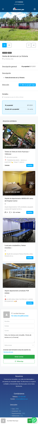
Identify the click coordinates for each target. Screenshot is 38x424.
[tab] (4, 45)
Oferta (9, 52)
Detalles (29, 165)
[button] (29, 45)
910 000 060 (22, 396)
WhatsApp (20, 361)
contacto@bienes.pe (19, 4)
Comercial (15, 411)
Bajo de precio (20, 126)
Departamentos (16, 413)
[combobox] (19, 345)
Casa (13, 409)
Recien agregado (29, 126)
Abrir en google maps (28, 85)
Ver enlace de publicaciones (19, 316)
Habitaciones (16, 416)
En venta (5, 52)
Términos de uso (8, 352)
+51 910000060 (19, 2)
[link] (19, 136)
